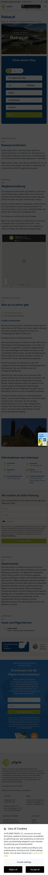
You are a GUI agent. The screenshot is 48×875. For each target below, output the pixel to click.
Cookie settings (24, 862)
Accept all (35, 869)
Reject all (13, 869)
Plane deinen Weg (41, 436)
